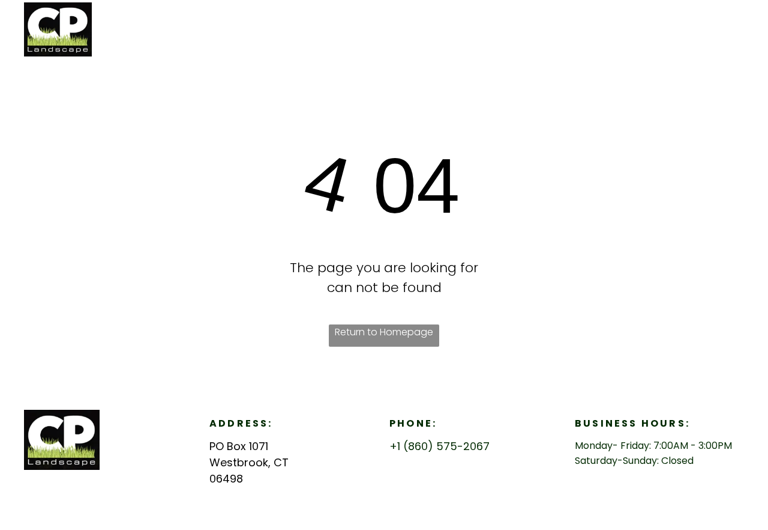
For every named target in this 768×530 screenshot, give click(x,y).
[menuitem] (589, 27)
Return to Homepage (384, 332)
